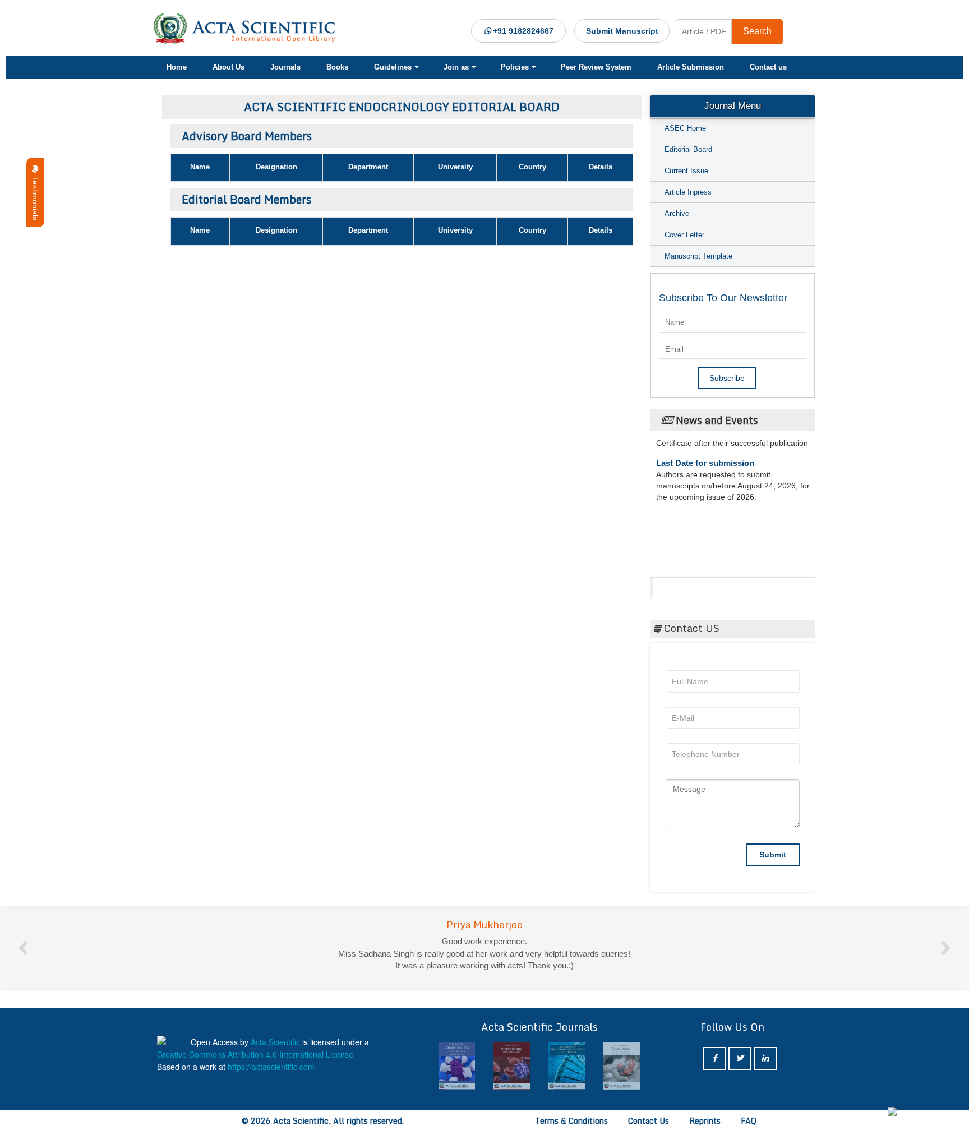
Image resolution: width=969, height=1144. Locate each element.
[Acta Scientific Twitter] (739, 1058)
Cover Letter (684, 234)
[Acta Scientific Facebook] (714, 1058)
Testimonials (35, 196)
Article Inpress (688, 192)
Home (177, 67)
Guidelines (393, 67)
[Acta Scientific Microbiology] (511, 1066)
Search (757, 31)
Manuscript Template (698, 256)
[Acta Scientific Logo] (248, 28)
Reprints (705, 1120)
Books (337, 67)
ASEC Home (685, 128)
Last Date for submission (705, 454)
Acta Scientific (695, 584)
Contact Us (648, 1120)
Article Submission (690, 67)
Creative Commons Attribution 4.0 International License (255, 1054)
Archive (677, 213)
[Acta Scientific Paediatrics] (621, 1066)
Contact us (768, 67)
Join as (456, 67)
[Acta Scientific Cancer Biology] (457, 1066)
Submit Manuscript (622, 30)
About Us (228, 67)
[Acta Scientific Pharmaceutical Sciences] (566, 1066)
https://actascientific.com (271, 1066)
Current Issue (686, 171)
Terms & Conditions (571, 1120)
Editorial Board (688, 149)
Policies (515, 67)
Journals (285, 67)
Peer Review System (596, 67)
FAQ (748, 1120)
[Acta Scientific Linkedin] (765, 1058)
